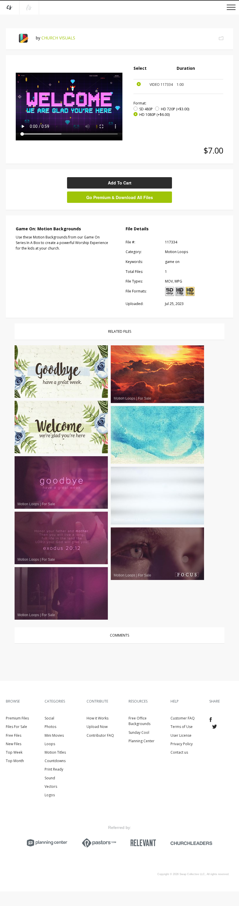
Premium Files (17, 718)
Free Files (13, 735)
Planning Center (141, 740)
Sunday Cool (139, 732)
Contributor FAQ (100, 735)
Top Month (15, 760)
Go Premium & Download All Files (119, 197)
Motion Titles (55, 752)
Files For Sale (16, 726)
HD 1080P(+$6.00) (154, 114)
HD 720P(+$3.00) (175, 109)
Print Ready (54, 769)
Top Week (14, 752)
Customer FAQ (183, 718)
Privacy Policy (182, 743)
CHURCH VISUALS (58, 38)
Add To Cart (119, 183)
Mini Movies (54, 735)
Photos (50, 726)
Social (49, 718)
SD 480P (146, 109)
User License (181, 735)
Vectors (51, 786)
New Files (13, 743)
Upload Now (97, 726)
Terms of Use (182, 726)
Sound (50, 778)
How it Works (97, 718)
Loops (50, 743)
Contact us (179, 752)
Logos (50, 794)
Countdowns (55, 760)
